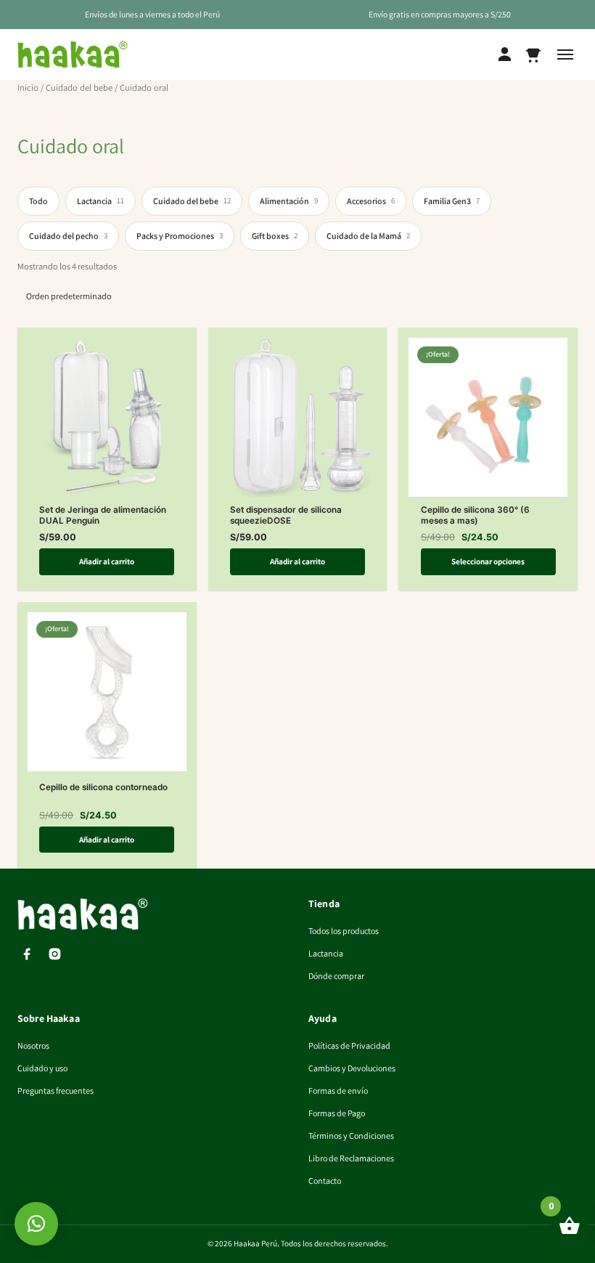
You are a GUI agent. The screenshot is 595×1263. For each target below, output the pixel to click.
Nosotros (33, 1045)
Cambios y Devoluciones (351, 1068)
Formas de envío (338, 1090)
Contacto (324, 1180)
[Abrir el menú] (565, 54)
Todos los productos (343, 930)
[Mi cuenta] (504, 54)
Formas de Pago (336, 1113)
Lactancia (100, 200)
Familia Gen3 (452, 200)
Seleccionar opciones (488, 561)
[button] (36, 1224)
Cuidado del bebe (79, 87)
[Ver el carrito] (533, 54)
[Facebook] (26, 954)
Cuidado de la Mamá (368, 235)
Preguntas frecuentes (55, 1090)
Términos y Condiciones (351, 1135)
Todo (38, 200)
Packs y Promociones (179, 235)
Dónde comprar (336, 975)
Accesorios (371, 200)
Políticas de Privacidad (349, 1045)
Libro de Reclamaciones (351, 1158)
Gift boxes (275, 235)
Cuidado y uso (42, 1068)
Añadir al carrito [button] (106, 561)
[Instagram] (54, 954)
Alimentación (289, 200)
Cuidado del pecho (68, 235)
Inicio (27, 87)
